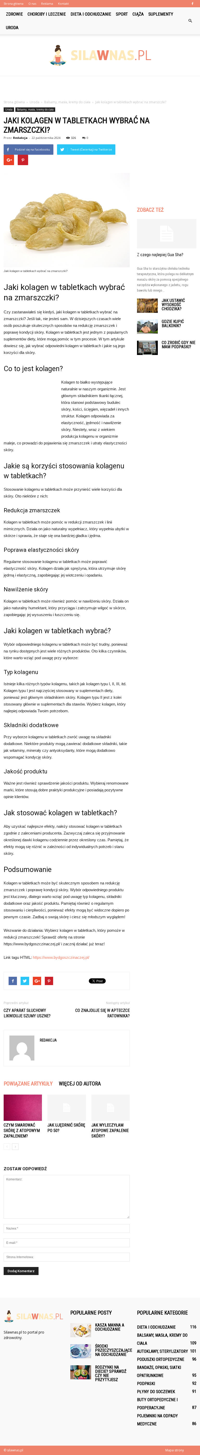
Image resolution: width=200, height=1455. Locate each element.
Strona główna (13, 3)
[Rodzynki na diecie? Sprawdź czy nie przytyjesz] (80, 1372)
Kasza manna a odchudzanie (109, 1327)
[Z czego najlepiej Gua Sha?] (166, 233)
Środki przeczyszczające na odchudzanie (113, 1350)
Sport (122, 14)
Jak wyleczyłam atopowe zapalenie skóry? (110, 1131)
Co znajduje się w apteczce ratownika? (102, 1013)
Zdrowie (14, 14)
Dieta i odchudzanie (91, 14)
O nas (32, 3)
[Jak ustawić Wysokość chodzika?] (147, 306)
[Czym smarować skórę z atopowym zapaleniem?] (23, 1108)
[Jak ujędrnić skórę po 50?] (66, 1108)
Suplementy (160, 14)
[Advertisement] (100, 87)
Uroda (12, 27)
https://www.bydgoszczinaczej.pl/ (61, 957)
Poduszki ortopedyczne (160, 1359)
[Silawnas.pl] (100, 55)
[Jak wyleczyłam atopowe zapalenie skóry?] (110, 1108)
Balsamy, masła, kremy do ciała (35, 109)
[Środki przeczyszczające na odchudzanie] (80, 1351)
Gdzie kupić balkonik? (173, 323)
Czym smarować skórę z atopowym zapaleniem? (22, 1131)
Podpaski (146, 1383)
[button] (190, 21)
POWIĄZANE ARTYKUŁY (28, 1084)
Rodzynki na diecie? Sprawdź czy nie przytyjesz (110, 1373)
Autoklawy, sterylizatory (162, 1351)
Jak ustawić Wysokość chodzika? (173, 304)
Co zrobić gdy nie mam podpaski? (178, 344)
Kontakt (63, 3)
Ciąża (138, 14)
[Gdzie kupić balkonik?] (147, 327)
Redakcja (20, 138)
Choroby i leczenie (47, 14)
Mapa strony (174, 1450)
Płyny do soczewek (156, 1391)
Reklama (47, 3)
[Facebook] (192, 3)
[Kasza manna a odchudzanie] (80, 1330)
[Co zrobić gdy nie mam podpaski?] (147, 348)
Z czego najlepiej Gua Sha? (160, 254)
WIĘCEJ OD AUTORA (80, 1084)
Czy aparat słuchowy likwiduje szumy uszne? (27, 1013)
